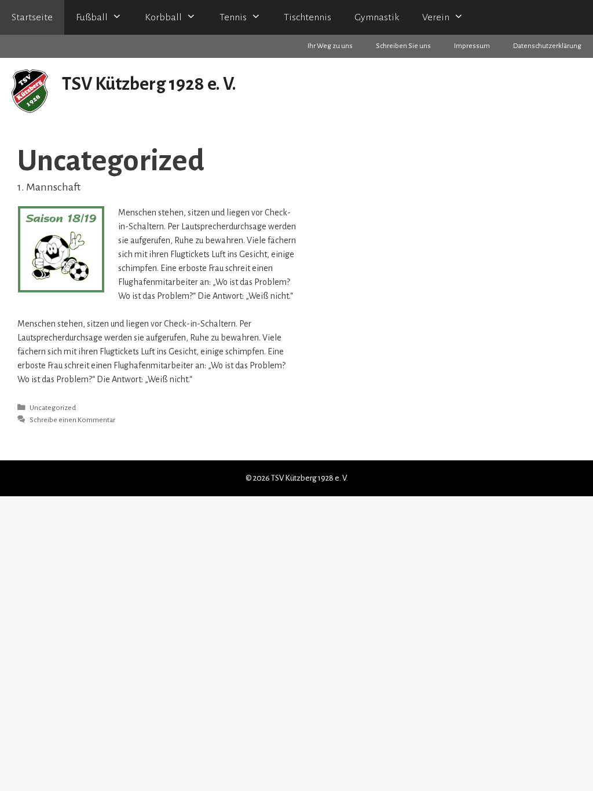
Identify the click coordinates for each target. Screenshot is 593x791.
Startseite (32, 17)
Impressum (472, 46)
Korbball (163, 17)
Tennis (233, 17)
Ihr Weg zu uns (330, 46)
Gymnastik (376, 17)
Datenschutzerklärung (547, 46)
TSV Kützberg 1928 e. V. (149, 84)
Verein (435, 17)
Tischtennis (307, 17)
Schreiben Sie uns (403, 46)
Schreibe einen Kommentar (72, 420)
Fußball (92, 17)
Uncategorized (53, 408)
